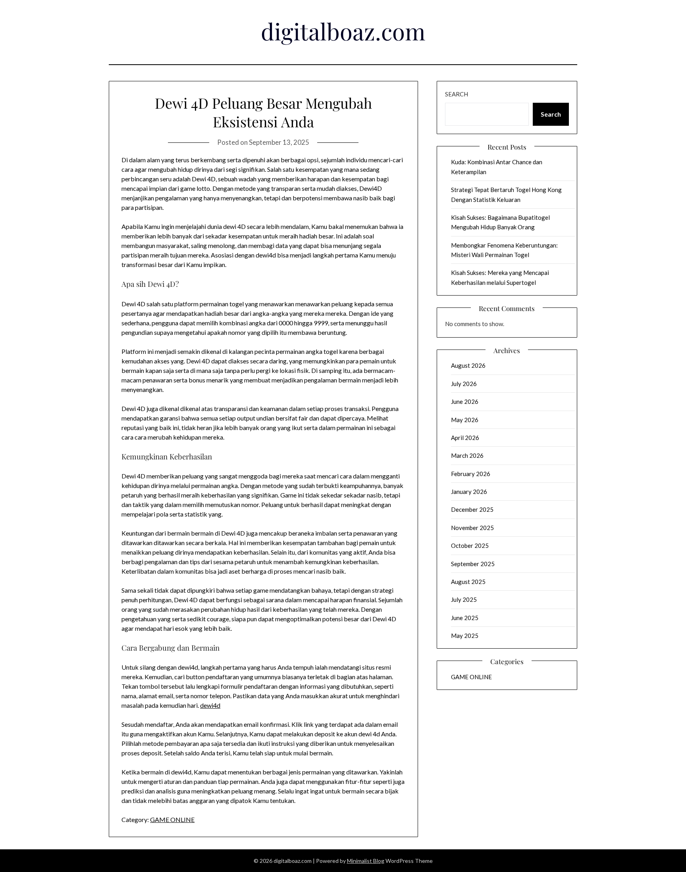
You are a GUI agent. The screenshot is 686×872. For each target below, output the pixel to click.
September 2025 (473, 563)
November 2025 (472, 527)
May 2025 (464, 635)
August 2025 (468, 581)
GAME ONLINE (172, 819)
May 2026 (464, 419)
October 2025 (470, 545)
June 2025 (464, 617)
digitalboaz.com (343, 30)
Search (456, 94)
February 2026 (470, 473)
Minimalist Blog (365, 860)
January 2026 (469, 491)
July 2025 (464, 599)
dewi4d (210, 705)
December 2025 (472, 509)
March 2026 (467, 455)
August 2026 (468, 365)
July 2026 (464, 383)
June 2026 (464, 401)
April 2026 (465, 437)
